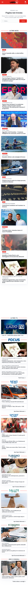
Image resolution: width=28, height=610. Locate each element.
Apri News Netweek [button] (19, 411)
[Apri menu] (2, 2)
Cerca (23, 21)
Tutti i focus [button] (21, 377)
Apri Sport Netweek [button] (19, 452)
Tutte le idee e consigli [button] (19, 581)
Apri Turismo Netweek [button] (19, 486)
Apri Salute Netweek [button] (19, 521)
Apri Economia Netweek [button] (18, 555)
